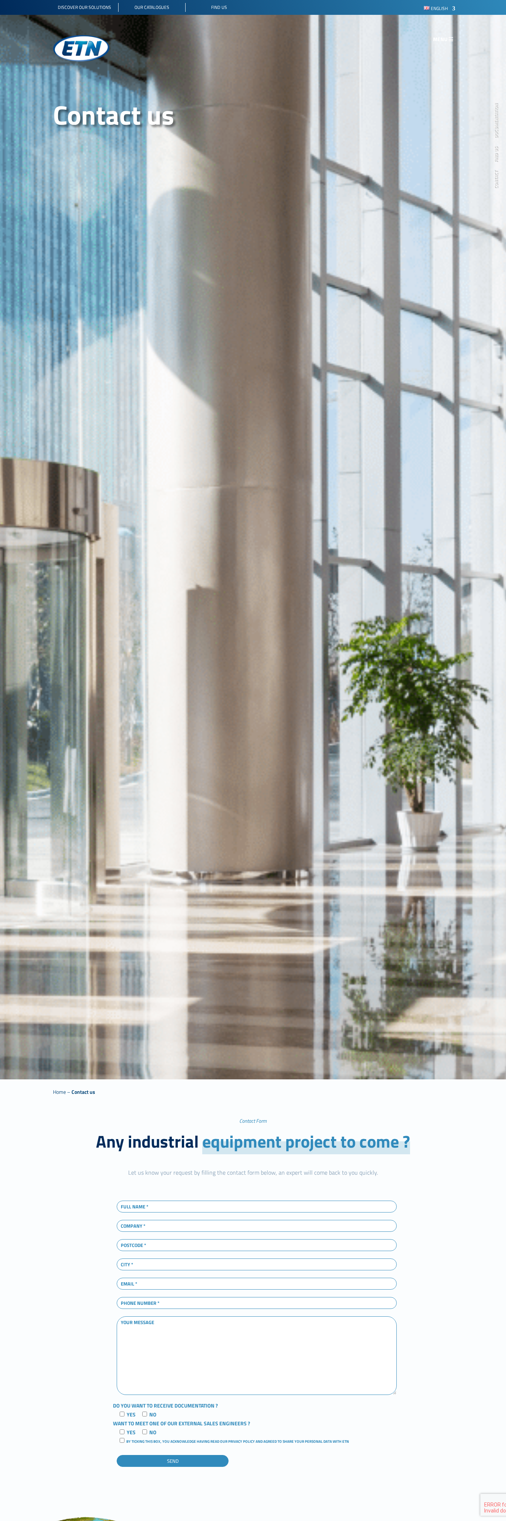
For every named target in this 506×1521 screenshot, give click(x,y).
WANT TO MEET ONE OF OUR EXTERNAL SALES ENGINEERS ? (181, 1423)
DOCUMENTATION (497, 120)
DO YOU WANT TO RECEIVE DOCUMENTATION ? (165, 1405)
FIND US (497, 154)
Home (59, 1092)
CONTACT (497, 180)
